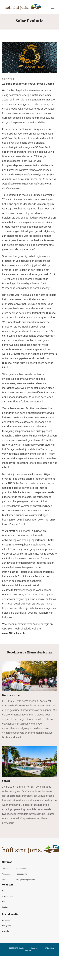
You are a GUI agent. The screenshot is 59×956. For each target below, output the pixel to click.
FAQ (3, 902)
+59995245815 (21, 868)
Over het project (8, 896)
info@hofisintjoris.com (25, 880)
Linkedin (5, 931)
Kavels (4, 891)
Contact (5, 907)
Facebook (6, 921)
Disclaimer (34, 948)
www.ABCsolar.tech (13, 633)
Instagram (6, 926)
